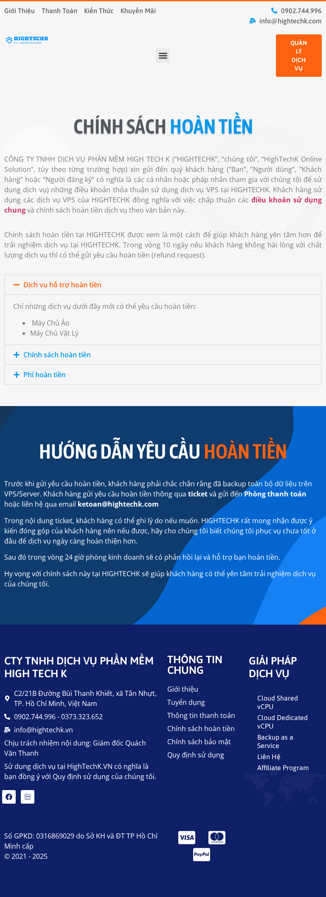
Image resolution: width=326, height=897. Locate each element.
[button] (163, 56)
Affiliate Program (283, 767)
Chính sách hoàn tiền (57, 354)
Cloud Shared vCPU (277, 702)
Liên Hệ (269, 756)
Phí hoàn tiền (44, 374)
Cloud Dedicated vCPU (282, 722)
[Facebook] (9, 797)
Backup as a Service (275, 741)
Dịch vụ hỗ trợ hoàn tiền (62, 284)
